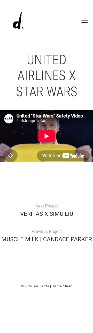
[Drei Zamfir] (18, 21)
